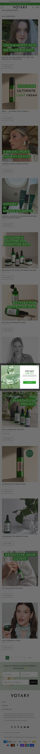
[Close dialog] (38, 366)
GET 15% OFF (29, 382)
